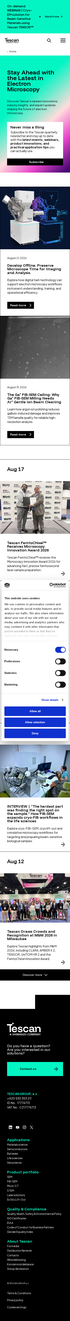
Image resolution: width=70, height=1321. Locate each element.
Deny (35, 733)
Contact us (28, 1069)
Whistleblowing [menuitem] (16, 1259)
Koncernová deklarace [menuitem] (20, 1264)
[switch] (60, 661)
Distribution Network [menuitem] (19, 1250)
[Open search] (49, 40)
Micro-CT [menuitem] (13, 1185)
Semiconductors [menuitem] (17, 1149)
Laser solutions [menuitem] (16, 1195)
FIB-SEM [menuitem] (12, 1181)
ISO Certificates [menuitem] (16, 1218)
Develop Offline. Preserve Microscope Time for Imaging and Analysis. (34, 269)
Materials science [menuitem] (17, 1144)
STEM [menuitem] (10, 1190)
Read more (18, 305)
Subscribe (36, 162)
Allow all (35, 711)
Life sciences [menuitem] (15, 1158)
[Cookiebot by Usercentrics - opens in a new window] (50, 585)
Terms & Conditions (19, 1293)
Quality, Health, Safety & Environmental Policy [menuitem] (34, 1213)
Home (12, 51)
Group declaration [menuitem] (18, 1268)
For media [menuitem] (13, 1246)
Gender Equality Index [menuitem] (20, 1231)
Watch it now (52, 16)
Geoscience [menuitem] (14, 1162)
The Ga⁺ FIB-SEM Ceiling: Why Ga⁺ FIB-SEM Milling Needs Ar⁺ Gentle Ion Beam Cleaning (34, 398)
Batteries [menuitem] (12, 1153)
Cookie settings (16, 1307)
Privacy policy (15, 1300)
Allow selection (35, 722)
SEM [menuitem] (9, 1176)
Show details (49, 699)
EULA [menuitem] (10, 1222)
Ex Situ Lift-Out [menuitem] (16, 1199)
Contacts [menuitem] (13, 1255)
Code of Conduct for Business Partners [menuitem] (30, 1227)
